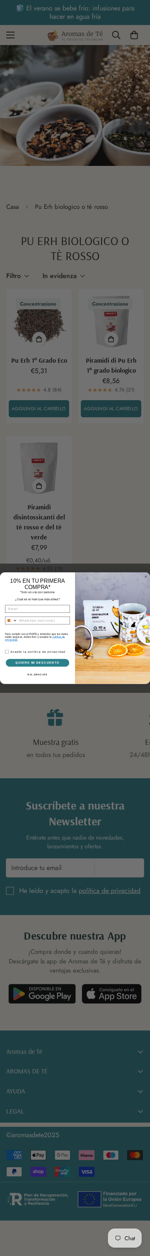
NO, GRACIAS (37, 674)
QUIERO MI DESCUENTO (37, 662)
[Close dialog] (145, 576)
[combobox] (11, 620)
